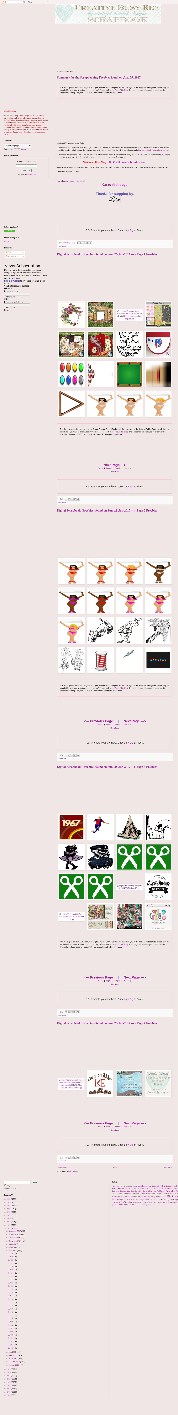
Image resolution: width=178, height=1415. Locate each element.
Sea (157, 1200)
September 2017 (15, 1241)
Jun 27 (11, 1263)
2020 (9, 1219)
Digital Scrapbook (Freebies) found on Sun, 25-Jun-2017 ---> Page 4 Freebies (107, 1023)
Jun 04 (11, 1338)
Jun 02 (11, 1345)
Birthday (168, 1186)
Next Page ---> (115, 465)
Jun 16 (11, 1299)
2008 (9, 1395)
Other (127, 1197)
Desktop (123, 1191)
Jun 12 (11, 1312)
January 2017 (14, 1365)
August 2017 (14, 1244)
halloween (123, 1205)
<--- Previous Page (98, 721)
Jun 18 (11, 1293)
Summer (115, 1202)
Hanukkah (151, 1193)
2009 (9, 1392)
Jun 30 (11, 1254)
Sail (148, 1200)
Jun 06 (11, 1332)
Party (153, 1196)
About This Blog (121, 90)
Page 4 (125, 468)
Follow (6, 241)
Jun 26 (11, 1267)
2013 (9, 1379)
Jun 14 (11, 1306)
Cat (151, 1188)
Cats (155, 1188)
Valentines (170, 1202)
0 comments (62, 246)
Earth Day (139, 1191)
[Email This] (78, 242)
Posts (9, 252)
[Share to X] (84, 242)
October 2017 (14, 1238)
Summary (66, 243)
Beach (161, 1186)
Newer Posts (62, 1167)
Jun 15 (11, 1302)
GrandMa (136, 1193)
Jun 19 (11, 1289)
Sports (172, 1200)
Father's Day (171, 1191)
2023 (9, 1209)
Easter (145, 1191)
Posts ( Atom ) (72, 1172)
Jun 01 (11, 1348)
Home (115, 1167)
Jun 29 (11, 1257)
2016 (9, 1369)
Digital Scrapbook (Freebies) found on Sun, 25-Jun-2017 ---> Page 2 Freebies (107, 510)
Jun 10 (11, 1319)
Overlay (134, 1196)
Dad (114, 1191)
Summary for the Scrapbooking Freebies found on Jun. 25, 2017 (99, 77)
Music (114, 1197)
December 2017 (15, 1231)
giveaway (115, 1205)
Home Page (115, 471)
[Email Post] (74, 243)
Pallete (141, 1197)
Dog (129, 1191)
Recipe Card (123, 1200)
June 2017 (13, 1251)
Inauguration (172, 1193)
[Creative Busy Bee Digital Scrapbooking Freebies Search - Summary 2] (9, 231)
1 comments (62, 502)
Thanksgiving (138, 1202)
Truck (155, 1202)
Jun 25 (11, 1270)
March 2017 (13, 1359)
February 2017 (14, 1362)
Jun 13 (11, 1309)
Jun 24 (11, 1273)
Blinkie (174, 1186)
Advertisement (128, 1186)
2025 (9, 1202)
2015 (9, 1372)
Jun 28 (11, 1260)
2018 (9, 1225)
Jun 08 (11, 1325)
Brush (120, 1189)
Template (128, 1202)
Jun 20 (11, 1286)
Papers (147, 1196)
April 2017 (13, 1355)
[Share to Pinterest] (90, 242)
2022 (9, 1212)
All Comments (12, 256)
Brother (115, 1189)
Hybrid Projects (162, 1193)
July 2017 (12, 1247)
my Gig (129, 230)
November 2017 (15, 1234)
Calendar (127, 1189)
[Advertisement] (114, 119)
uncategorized (146, 1205)
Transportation (149, 1202)
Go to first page (114, 185)
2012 (9, 1382)
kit (133, 1205)
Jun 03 (11, 1341)
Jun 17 (11, 1296)
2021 (9, 1215)
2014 (9, 1376)
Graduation (127, 1193)
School (152, 1200)
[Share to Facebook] (87, 242)
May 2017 (13, 1352)
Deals (118, 1191)
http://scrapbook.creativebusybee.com (153, 150)
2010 (9, 1389)
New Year (121, 1197)
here (6, 134)
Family (163, 1191)
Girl (113, 1193)
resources (138, 1205)
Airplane (136, 1186)
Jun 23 (11, 1276)
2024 (9, 1205)
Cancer (134, 1188)
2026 (9, 1199)
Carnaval (144, 1188)
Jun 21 (11, 1283)
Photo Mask (161, 1196)
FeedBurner (31, 175)
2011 (9, 1385)
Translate (22, 149)
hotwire (129, 1205)
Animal (148, 1186)
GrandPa (143, 1193)
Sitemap (167, 1200)
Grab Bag (119, 1193)
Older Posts (167, 1167)
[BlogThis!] (81, 242)
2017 (9, 1228)
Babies (155, 1186)
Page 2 (108, 468)
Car (138, 1189)
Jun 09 (11, 1322)
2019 (9, 1222)
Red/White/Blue (134, 1200)
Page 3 (117, 468)
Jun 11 (11, 1315)
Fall (158, 1191)
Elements (152, 1191)
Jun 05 (11, 1335)
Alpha (142, 1186)
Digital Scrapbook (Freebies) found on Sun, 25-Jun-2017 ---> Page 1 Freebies (107, 254)
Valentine (162, 1202)
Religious (142, 1200)
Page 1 (100, 468)
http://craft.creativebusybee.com (127, 162)
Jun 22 (11, 1280)
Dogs (133, 1191)
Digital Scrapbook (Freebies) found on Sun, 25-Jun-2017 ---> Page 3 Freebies (107, 766)
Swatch (121, 1202)
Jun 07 (11, 1328)
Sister (161, 1200)
